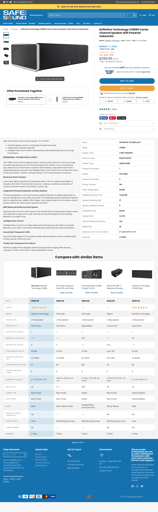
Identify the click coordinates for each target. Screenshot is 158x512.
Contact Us (98, 23)
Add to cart (127, 81)
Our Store (86, 23)
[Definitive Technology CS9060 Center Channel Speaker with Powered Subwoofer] (41, 279)
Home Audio (8, 23)
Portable (32, 23)
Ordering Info (41, 465)
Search (38, 454)
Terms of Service (42, 462)
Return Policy (41, 459)
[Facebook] (4, 2)
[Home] (14, 15)
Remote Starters (60, 23)
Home (5, 29)
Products (14, 29)
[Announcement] (79, 6)
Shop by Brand (21, 23)
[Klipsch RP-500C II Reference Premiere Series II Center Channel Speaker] (117, 279)
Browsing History (36, 15)
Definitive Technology (112, 41)
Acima (12, 479)
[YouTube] (11, 2)
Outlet (70, 23)
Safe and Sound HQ (135, 496)
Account (142, 15)
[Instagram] (7, 2)
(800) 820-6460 (149, 2)
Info (78, 23)
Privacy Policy (41, 457)
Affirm (5, 479)
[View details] (57, 99)
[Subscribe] (24, 455)
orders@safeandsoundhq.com (129, 2)
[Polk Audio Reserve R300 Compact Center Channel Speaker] (92, 279)
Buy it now (127, 88)
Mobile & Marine (45, 23)
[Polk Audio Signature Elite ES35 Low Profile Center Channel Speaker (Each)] (66, 279)
